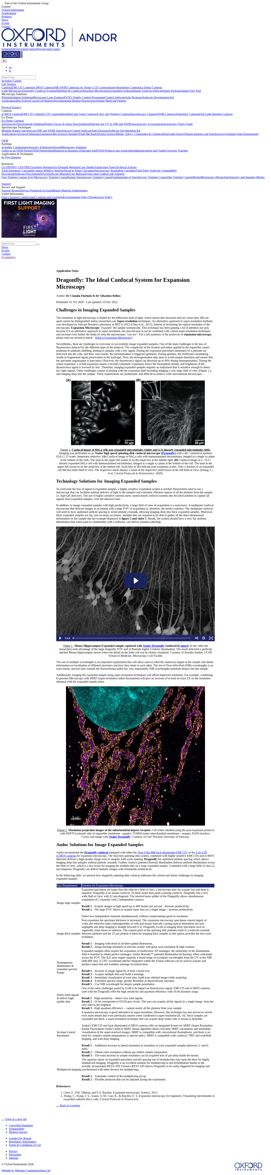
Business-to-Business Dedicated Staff (75, 150)
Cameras (6, 87)
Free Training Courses (14, 177)
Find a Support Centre (14, 197)
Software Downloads (27, 173)
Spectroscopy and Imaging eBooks (244, 177)
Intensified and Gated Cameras (78, 114)
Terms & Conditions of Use (25, 1145)
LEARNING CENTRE (15, 167)
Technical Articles (126, 167)
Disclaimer (15, 1154)
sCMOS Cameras (43, 87)
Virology (121, 100)
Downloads (8, 173)
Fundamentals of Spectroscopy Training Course (139, 177)
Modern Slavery (18, 1132)
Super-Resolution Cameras (124, 87)
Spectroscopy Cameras (144, 114)
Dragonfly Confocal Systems (39, 90)
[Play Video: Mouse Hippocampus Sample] (135, 580)
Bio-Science (23, 100)
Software (56, 147)
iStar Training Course (179, 177)
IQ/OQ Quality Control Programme (84, 97)
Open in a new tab (16, 1119)
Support (6, 183)
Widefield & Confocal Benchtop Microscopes (82, 90)
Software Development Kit (158, 97)
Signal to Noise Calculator (79, 170)
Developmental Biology (67, 100)
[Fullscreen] (211, 638)
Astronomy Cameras (187, 114)
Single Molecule (106, 100)
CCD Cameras (52, 114)
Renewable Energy (173, 134)
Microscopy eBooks (212, 177)
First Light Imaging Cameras (216, 114)
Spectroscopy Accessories (146, 124)
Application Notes (105, 167)
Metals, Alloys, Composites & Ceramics (139, 134)
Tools (4, 170)
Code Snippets (116, 173)
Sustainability (9, 49)
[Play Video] (60, 638)
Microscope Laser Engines (48, 97)
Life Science (8, 84)
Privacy (13, 1151)
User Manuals (78, 173)
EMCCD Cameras (22, 87)
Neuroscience (89, 100)
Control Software (115, 97)
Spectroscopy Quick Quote (177, 124)
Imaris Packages (172, 90)
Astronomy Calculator (21, 170)
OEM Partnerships (43, 150)
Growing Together (177, 150)
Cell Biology (46, 100)
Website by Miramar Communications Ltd (25, 1170)
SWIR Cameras (166, 114)
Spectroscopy (9, 124)
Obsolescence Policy (100, 197)
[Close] (2, 1120)
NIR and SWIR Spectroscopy (54, 130)
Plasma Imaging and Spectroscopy (205, 134)
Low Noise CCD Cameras (93, 87)
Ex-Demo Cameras (151, 87)
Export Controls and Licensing (45, 197)
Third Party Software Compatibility (156, 170)
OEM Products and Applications (116, 150)
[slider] (132, 638)
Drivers (44, 173)
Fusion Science (107, 134)
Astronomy (46, 134)
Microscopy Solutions (73, 147)
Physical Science (11, 107)
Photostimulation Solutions (17, 97)
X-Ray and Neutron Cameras (113, 114)
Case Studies (87, 167)
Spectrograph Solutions (30, 124)
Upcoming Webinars (41, 167)
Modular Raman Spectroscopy (19, 130)
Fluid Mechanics (88, 134)
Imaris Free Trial (191, 90)
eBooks (196, 177)
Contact (55, 49)
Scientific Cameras (12, 147)
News (40, 49)
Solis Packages (134, 97)
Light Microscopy (11, 90)
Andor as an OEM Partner (16, 150)
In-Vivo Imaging (11, 157)
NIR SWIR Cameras (66, 87)
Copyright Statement (21, 1125)
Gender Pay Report (20, 1138)
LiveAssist (46, 190)
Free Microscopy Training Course (47, 177)
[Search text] (37, 244)
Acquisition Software (121, 90)
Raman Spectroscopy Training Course (89, 177)
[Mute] (196, 638)
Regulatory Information (22, 1141)
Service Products (30, 190)
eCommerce (8, 257)
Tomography (251, 134)
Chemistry (73, 134)
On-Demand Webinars (66, 167)
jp (10, 70)
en (4, 60)
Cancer (34, 100)
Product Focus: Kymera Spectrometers (66, 124)
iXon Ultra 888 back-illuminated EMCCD (162, 852)
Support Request (11, 190)
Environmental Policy (75, 197)
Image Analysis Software (148, 90)
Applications (8, 100)
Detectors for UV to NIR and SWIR (110, 124)
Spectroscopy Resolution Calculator (115, 170)
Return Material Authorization (70, 190)
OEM (4, 140)
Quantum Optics (234, 134)
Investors (22, 49)
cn (10, 67)
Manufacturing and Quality (150, 150)
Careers (32, 49)
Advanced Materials (28, 134)
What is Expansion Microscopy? (114, 337)
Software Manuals (59, 173)
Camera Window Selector (49, 170)
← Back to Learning (68, 1105)
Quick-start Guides (97, 173)
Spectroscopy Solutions (37, 147)
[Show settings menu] (203, 638)
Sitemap (13, 1157)
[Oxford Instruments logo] (12, 57)
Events (47, 49)
